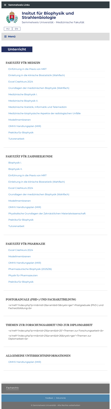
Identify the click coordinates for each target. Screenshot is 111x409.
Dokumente (61, 398)
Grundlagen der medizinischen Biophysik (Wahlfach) (38, 88)
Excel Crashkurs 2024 (20, 81)
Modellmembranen (19, 119)
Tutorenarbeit (16, 138)
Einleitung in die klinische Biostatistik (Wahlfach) (36, 75)
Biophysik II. (15, 169)
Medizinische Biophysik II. (23, 100)
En (16, 28)
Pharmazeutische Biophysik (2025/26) (30, 269)
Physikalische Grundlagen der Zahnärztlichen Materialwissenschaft (47, 213)
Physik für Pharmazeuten (23, 275)
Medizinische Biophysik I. (22, 94)
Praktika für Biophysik (21, 132)
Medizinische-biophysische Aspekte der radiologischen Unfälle (44, 113)
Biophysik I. (15, 162)
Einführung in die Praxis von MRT (27, 69)
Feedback (49, 398)
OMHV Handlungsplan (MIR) (24, 126)
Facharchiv (12, 387)
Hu (8, 28)
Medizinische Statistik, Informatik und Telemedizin (37, 107)
